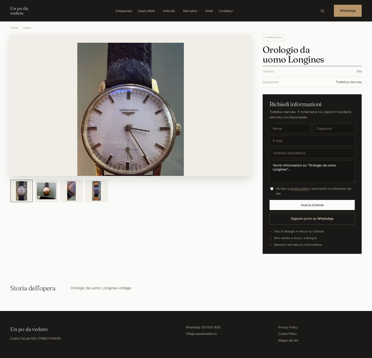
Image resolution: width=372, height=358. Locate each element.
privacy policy (299, 188)
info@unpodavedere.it (201, 333)
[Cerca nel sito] (322, 10)
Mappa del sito (288, 340)
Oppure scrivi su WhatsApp (312, 218)
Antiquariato (124, 11)
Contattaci (226, 11)
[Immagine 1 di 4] (21, 191)
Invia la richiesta (312, 205)
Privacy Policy (288, 327)
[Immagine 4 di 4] (96, 191)
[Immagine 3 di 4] (71, 191)
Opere (27, 27)
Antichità (169, 11)
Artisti (209, 11)
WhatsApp (348, 11)
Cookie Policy (287, 333)
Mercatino (190, 11)
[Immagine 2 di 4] (46, 191)
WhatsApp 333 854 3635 (203, 327)
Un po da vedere (19, 10)
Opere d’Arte (146, 11)
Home (14, 27)
